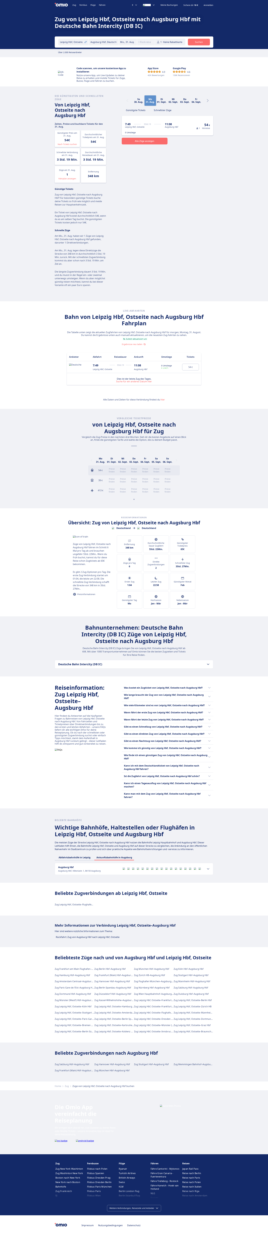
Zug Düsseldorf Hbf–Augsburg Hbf (112, 993)
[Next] (207, 100)
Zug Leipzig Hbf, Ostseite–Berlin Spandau (116, 1018)
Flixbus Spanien (95, 1173)
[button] (128, 42)
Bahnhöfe (60, 1186)
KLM (121, 1186)
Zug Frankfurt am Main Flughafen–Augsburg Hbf (80, 968)
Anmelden (208, 5)
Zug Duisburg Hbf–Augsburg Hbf (191, 993)
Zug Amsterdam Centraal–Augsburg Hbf (76, 981)
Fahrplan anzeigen (67, 178)
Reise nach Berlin (191, 1173)
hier (163, 399)
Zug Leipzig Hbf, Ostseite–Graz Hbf (192, 1025)
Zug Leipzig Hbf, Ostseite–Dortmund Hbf (195, 1018)
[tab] (136, 110)
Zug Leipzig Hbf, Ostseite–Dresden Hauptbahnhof (160, 1018)
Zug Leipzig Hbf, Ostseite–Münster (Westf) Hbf (158, 1025)
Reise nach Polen (191, 1182)
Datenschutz (134, 1225)
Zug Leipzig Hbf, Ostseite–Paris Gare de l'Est (78, 1018)
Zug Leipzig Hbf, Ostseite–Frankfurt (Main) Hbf (158, 1006)
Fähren (102, 5)
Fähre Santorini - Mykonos (165, 1168)
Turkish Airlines (127, 1173)
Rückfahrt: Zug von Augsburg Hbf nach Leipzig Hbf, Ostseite (87, 937)
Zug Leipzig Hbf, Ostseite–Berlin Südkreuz (77, 1031)
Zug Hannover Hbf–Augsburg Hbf (112, 981)
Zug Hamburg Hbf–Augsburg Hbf (72, 975)
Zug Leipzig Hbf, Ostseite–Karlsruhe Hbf (115, 1025)
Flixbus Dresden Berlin (99, 1182)
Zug (74, 5)
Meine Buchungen (169, 5)
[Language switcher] (149, 5)
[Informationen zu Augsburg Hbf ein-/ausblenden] (208, 869)
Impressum (88, 1225)
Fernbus (83, 5)
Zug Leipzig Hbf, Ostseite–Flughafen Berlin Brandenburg (84, 904)
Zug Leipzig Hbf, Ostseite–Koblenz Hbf (114, 1031)
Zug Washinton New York (69, 1173)
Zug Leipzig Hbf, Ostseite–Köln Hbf (73, 1006)
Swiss (122, 1182)
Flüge (93, 5)
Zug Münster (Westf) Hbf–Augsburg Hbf (76, 1000)
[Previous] (91, 460)
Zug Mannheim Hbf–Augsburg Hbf (192, 981)
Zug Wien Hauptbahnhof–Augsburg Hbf (155, 993)
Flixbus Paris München (99, 1186)
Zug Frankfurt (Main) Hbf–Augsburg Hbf (115, 975)
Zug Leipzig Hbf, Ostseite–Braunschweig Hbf (197, 1031)
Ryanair (123, 1168)
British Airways (127, 1177)
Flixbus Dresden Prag (98, 1177)
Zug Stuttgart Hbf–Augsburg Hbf (191, 975)
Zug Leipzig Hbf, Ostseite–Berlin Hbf (193, 1000)
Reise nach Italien (191, 1186)
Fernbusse (93, 1163)
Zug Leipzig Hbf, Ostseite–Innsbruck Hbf (155, 1031)
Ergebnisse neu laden (132, 344)
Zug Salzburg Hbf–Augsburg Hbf (191, 987)
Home (58, 1086)
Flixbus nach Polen (97, 1168)
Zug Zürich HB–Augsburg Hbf (149, 975)
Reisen (186, 1163)
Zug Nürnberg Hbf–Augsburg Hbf (152, 987)
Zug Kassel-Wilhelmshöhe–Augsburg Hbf (115, 1000)
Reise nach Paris (191, 1177)
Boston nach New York (67, 1177)
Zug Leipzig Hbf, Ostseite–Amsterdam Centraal (119, 1012)
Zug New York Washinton (69, 1168)
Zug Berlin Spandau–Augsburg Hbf (112, 987)
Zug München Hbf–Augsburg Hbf (151, 968)
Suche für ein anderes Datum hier (134, 381)
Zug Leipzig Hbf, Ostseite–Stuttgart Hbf (75, 1012)
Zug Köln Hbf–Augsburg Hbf (189, 968)
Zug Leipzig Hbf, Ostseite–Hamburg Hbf (115, 1006)
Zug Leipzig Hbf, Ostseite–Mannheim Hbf (195, 1012)
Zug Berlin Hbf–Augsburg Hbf (110, 968)
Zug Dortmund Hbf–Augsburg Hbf (73, 993)
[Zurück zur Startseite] (63, 5)
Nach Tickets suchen (67, 144)
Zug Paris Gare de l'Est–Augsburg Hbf (74, 987)
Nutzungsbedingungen (110, 1225)
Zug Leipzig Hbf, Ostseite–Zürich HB (192, 1006)
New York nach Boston (67, 1182)
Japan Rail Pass (190, 1168)
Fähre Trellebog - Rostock (165, 1181)
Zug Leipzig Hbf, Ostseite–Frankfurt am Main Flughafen (163, 1000)
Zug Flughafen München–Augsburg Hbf (155, 981)
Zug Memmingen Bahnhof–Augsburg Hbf (195, 1064)
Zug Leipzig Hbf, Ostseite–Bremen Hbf (75, 1025)
